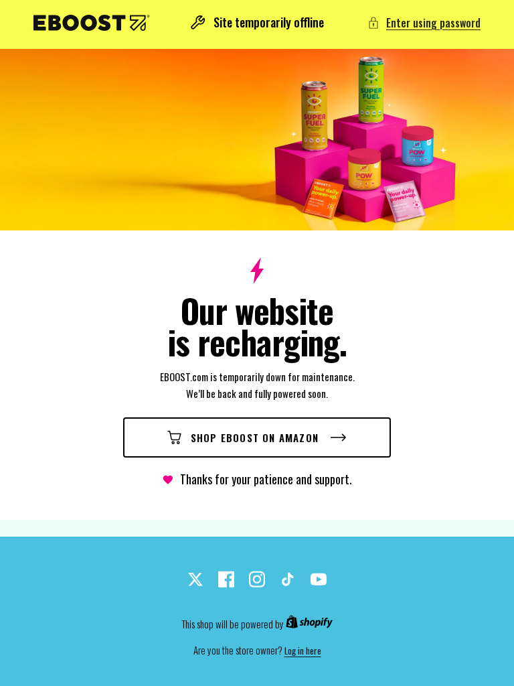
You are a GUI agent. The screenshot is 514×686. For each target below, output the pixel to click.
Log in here (302, 650)
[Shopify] (309, 624)
